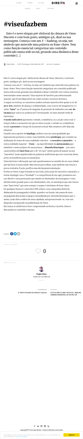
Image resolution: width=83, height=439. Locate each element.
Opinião (30, 3)
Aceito (71, 435)
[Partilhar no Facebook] (11, 233)
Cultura (41, 3)
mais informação (21, 436)
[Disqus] (41, 331)
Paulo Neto (41, 274)
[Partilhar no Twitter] (15, 233)
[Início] (58, 3)
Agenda (27, 8)
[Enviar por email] (18, 233)
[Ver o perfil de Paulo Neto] (41, 269)
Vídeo (38, 8)
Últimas (18, 3)
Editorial (50, 8)
